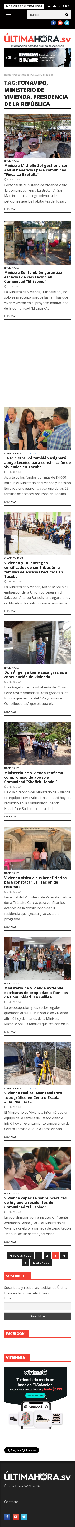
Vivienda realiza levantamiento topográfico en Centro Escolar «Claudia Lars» (33, 1097)
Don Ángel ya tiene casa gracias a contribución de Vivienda (35, 674)
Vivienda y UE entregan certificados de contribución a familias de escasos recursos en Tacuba (33, 569)
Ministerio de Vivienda (24, 93)
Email (7, 1298)
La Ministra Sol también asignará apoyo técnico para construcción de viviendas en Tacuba (37, 462)
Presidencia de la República (36, 100)
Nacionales (11, 161)
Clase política (14, 453)
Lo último (31, 453)
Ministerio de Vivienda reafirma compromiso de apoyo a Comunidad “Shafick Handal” (33, 777)
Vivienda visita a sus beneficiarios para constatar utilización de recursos (35, 882)
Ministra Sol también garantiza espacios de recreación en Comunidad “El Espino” (33, 277)
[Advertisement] (37, 363)
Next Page (41, 1262)
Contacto (11, 1501)
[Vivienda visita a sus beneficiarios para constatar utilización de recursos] (37, 848)
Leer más (10, 209)
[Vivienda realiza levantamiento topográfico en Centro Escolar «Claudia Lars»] (37, 1063)
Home (7, 74)
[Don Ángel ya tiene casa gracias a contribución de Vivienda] (37, 642)
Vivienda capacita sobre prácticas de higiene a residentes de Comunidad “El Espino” (35, 1202)
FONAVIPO (32, 82)
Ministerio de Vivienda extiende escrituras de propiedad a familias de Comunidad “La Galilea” (36, 992)
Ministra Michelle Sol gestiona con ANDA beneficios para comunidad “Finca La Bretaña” (36, 170)
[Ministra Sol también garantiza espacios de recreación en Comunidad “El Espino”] (37, 243)
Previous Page (20, 1255)
